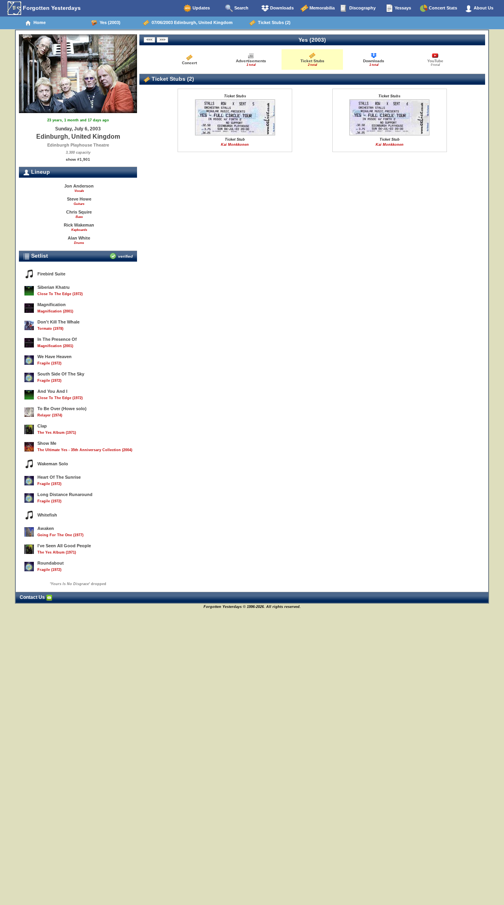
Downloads (281, 8)
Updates (200, 8)
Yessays (402, 8)
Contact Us (33, 597)
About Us (482, 8)
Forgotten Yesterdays (51, 8)
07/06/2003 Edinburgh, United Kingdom (191, 22)
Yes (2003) (108, 22)
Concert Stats (442, 8)
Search (240, 8)
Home (38, 22)
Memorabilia (321, 8)
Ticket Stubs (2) (273, 22)
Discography (362, 8)
